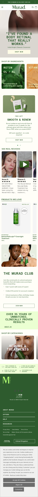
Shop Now (19, 140)
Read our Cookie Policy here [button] (18, 475)
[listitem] (9, 164)
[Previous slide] (5, 255)
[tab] (17, 145)
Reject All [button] (19, 485)
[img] (19, 7)
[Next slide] (35, 2)
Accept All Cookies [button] (19, 480)
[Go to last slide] (2, 2)
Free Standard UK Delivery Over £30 (19, 2)
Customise (18, 489)
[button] (36, 7)
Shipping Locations (7, 441)
